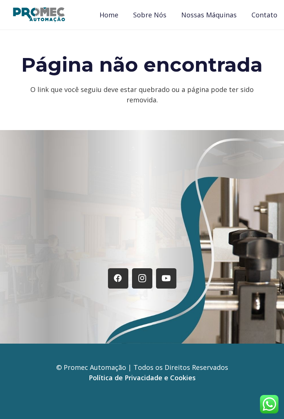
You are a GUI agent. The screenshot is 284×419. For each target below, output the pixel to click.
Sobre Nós (105, 249)
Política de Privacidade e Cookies (142, 377)
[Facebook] (118, 278)
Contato (213, 249)
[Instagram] (142, 278)
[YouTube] (166, 278)
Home (68, 249)
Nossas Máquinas (161, 249)
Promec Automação (96, 367)
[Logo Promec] (39, 14)
